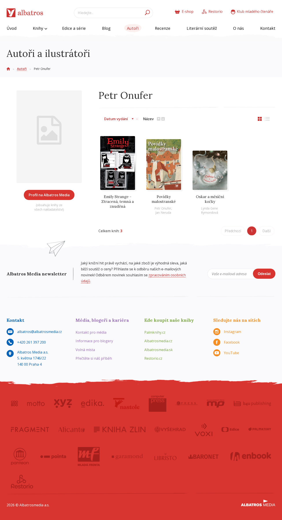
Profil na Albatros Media (49, 195)
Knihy (38, 28)
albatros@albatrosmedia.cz (39, 331)
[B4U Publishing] (252, 403)
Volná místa (85, 349)
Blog (106, 28)
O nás (238, 28)
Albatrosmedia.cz (158, 341)
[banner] (25, 12)
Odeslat (264, 274)
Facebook (232, 342)
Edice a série (74, 28)
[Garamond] (127, 456)
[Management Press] (215, 403)
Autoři (133, 28)
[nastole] (126, 403)
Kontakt (267, 28)
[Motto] (36, 403)
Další (266, 230)
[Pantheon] (20, 456)
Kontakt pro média (91, 332)
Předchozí (233, 230)
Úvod (12, 28)
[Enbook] (251, 456)
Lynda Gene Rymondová (209, 210)
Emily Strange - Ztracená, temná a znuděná (117, 201)
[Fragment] (30, 429)
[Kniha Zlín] (119, 429)
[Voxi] (203, 429)
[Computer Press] (157, 403)
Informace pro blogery (94, 341)
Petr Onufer (162, 208)
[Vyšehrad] (170, 429)
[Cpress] (186, 403)
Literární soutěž (202, 28)
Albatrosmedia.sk (158, 349)
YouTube (231, 352)
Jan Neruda (163, 212)
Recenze (162, 28)
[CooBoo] (14, 403)
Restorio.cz (153, 358)
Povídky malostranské (164, 199)
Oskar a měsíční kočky (210, 199)
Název (148, 118)
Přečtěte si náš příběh (94, 358)
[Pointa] (53, 456)
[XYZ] (63, 403)
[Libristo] (165, 456)
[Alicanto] (71, 429)
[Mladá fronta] (88, 456)
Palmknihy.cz (154, 332)
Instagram (232, 331)
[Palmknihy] (260, 429)
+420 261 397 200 (31, 342)
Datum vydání (116, 118)
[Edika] (92, 403)
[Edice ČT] (230, 429)
